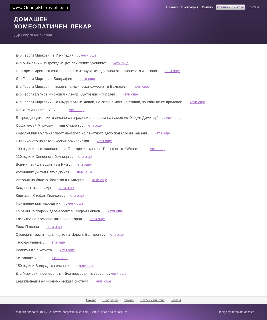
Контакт (253, 7)
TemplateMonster (243, 311)
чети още (88, 55)
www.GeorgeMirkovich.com (40, 7)
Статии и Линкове (230, 7)
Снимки (207, 7)
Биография (189, 7)
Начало (172, 7)
